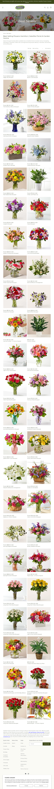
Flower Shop (6, 749)
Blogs (13, 746)
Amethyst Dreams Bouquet (34, 429)
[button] (2, 7)
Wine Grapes (6, 759)
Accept (26, 785)
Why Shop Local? (23, 750)
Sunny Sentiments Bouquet (34, 458)
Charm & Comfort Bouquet (34, 517)
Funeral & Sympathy (5, 755)
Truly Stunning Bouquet (33, 253)
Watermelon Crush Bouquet (10, 458)
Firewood (5, 762)
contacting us (6, 736)
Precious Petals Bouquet (33, 399)
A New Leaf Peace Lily (32, 194)
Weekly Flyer (6, 768)
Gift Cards (5, 765)
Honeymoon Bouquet (8, 311)
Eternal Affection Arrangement (35, 282)
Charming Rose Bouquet (9, 399)
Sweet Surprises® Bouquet (10, 282)
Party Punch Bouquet (8, 663)
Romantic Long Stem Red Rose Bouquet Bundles (37, 693)
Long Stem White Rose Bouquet (11, 634)
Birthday (5, 752)
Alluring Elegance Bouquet (10, 546)
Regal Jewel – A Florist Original (35, 575)
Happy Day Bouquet (8, 77)
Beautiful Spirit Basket (33, 136)
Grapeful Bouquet (7, 224)
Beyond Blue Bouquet (32, 311)
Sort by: (29, 48)
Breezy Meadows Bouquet (33, 546)
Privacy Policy (45, 782)
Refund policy (24, 761)
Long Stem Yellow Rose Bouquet (35, 605)
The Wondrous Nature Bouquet (11, 106)
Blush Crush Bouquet (32, 77)
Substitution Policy (23, 765)
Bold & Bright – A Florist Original (35, 723)
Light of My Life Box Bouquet (34, 634)
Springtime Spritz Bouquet (10, 575)
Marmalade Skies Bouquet (9, 194)
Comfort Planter (31, 341)
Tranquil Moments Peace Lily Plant (36, 663)
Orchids (5, 746)
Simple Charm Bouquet (9, 165)
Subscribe (46, 744)
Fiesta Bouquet (31, 224)
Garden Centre (6, 743)
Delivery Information (23, 754)
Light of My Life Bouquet (9, 370)
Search (13, 743)
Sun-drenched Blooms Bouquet (11, 429)
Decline (41, 785)
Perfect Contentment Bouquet (11, 253)
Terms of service (24, 768)
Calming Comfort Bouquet (10, 136)
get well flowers (32, 732)
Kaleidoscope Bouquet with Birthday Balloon (14, 692)
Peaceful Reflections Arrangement (11, 487)
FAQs (22, 743)
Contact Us (23, 746)
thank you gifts (40, 732)
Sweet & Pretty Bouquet (33, 106)
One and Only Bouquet (33, 370)
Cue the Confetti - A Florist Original (12, 341)
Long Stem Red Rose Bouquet (10, 723)
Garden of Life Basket (32, 487)
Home (4, 33)
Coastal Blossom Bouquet (33, 165)
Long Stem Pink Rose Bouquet (11, 605)
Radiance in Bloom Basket (9, 517)
